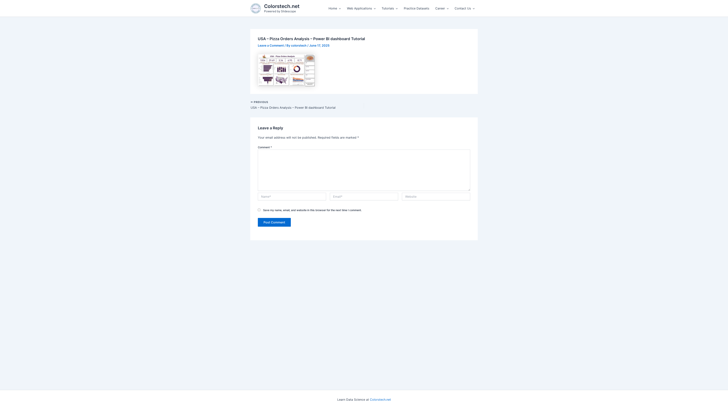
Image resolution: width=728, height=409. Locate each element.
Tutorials (388, 8)
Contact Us (463, 8)
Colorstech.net (282, 6)
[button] (339, 8)
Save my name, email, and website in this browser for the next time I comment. (312, 210)
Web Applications (359, 8)
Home (333, 8)
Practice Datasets (416, 8)
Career (440, 8)
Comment (265, 147)
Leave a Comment (271, 45)
